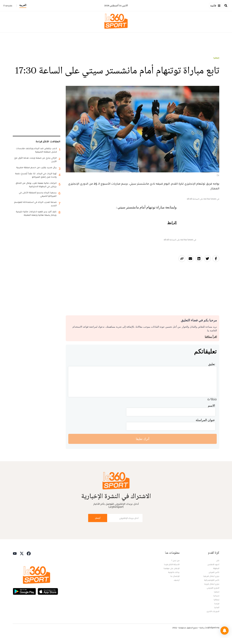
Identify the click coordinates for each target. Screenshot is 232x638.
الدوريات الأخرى (213, 611)
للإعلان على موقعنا (172, 568)
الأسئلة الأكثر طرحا (172, 564)
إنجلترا (216, 58)
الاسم (211, 405)
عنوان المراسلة (205, 420)
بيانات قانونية (174, 572)
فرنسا (216, 603)
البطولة (216, 568)
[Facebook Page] (29, 553)
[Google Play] (24, 591)
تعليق (211, 364)
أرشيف (177, 580)
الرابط (172, 223)
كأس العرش (214, 572)
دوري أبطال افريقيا (211, 576)
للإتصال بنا (175, 576)
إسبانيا (216, 595)
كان (217, 560)
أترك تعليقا (142, 439)
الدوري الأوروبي (213, 588)
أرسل (97, 518)
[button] (224, 630)
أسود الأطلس (213, 564)
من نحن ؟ (175, 560)
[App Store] (48, 591)
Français (7, 5)
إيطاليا (216, 599)
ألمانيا (216, 607)
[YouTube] (15, 553)
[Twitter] (22, 553)
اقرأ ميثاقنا (211, 336)
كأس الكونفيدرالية (211, 580)
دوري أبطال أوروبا (211, 584)
